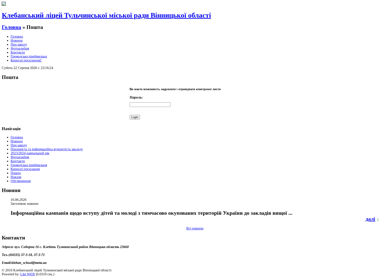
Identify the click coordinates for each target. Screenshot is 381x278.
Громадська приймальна (29, 56)
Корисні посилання (25, 169)
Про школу (19, 44)
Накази (16, 177)
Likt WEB (27, 274)
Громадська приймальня (29, 165)
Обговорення (21, 181)
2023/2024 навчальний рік (30, 153)
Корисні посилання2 (26, 60)
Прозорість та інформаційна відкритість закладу (47, 149)
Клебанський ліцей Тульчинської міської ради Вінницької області (106, 15)
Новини (17, 40)
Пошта (16, 173)
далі (370, 219)
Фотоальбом (20, 48)
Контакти (18, 52)
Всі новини (195, 228)
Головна (11, 27)
